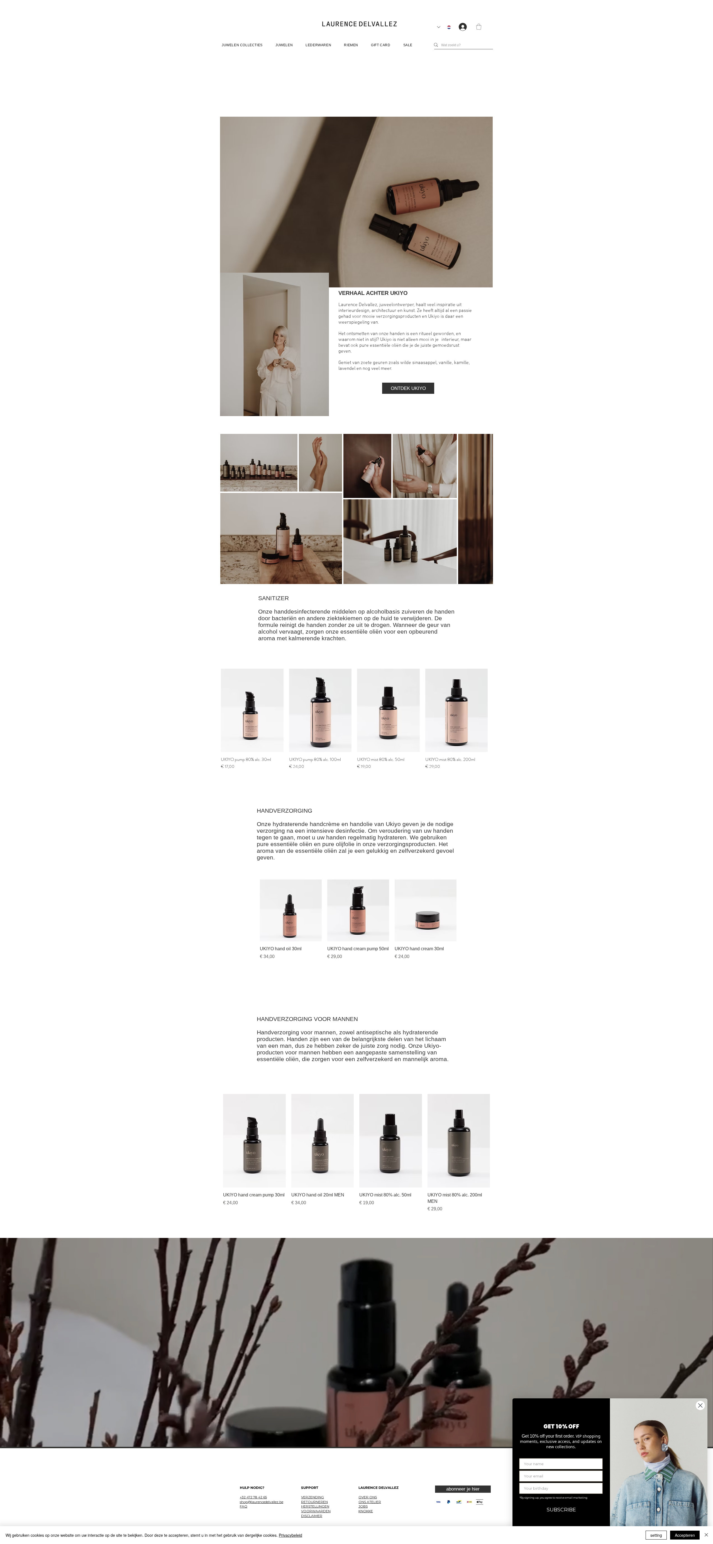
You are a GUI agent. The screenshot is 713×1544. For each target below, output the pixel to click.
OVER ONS (367, 1497)
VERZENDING (312, 1497)
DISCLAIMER (311, 1516)
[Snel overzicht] (252, 710)
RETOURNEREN (314, 1502)
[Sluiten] (706, 1535)
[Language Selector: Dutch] (444, 27)
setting (656, 1535)
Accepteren (685, 1535)
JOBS (363, 1506)
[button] (478, 27)
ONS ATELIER (369, 1502)
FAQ (243, 1506)
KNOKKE (365, 1511)
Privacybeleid (290, 1535)
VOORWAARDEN (316, 1511)
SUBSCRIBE (561, 1510)
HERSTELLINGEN (315, 1506)
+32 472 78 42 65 (253, 1497)
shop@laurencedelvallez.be (261, 1502)
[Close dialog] (700, 1405)
